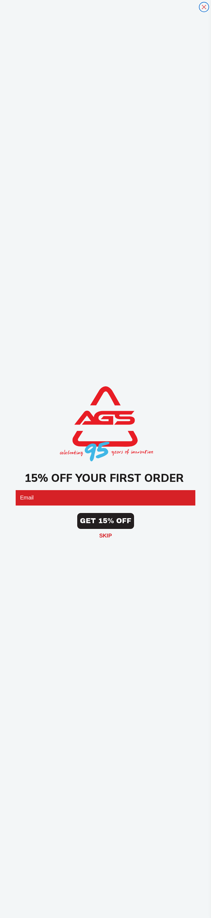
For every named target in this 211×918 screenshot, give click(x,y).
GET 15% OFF (105, 521)
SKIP (105, 536)
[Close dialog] (204, 7)
